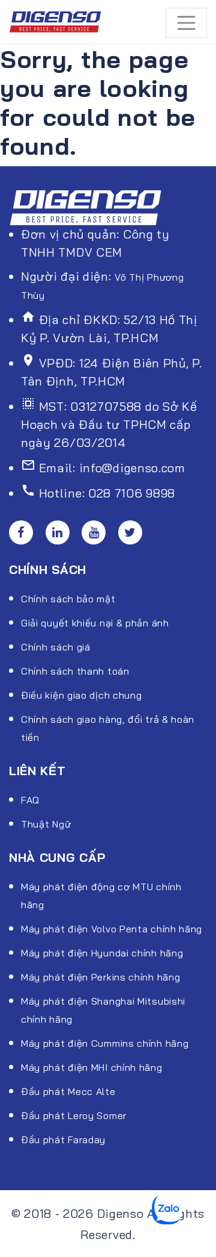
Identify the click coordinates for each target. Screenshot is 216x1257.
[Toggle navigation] (187, 23)
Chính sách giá (56, 647)
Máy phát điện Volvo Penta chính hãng (111, 929)
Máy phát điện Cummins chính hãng (104, 1043)
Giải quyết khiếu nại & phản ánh (95, 623)
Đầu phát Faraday (63, 1140)
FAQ (30, 800)
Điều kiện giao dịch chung (81, 695)
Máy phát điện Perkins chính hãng (100, 977)
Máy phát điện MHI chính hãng (92, 1067)
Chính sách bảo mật (68, 599)
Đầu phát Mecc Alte (68, 1091)
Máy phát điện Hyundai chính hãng (102, 953)
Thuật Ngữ (46, 824)
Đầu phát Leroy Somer (74, 1115)
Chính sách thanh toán (75, 671)
